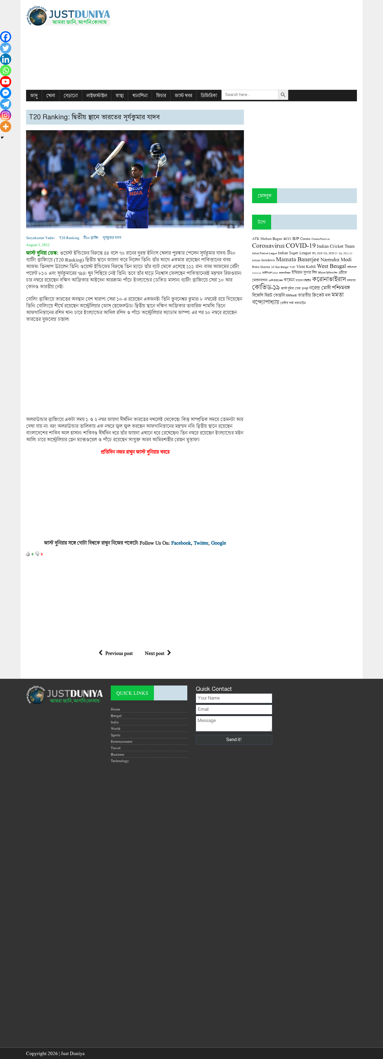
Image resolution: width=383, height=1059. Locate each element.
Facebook (181, 543)
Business (117, 754)
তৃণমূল (305, 288)
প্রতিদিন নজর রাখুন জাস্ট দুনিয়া (128, 452)
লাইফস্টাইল (96, 95)
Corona (305, 239)
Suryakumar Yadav (40, 237)
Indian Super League (294, 252)
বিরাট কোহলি (274, 295)
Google (218, 543)
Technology (120, 760)
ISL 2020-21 (331, 253)
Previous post (119, 653)
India (115, 722)
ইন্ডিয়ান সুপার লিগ (304, 272)
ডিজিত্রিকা (209, 95)
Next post (154, 653)
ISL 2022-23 (345, 253)
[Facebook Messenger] (5, 92)
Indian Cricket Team (336, 246)
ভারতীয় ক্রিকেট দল (314, 295)
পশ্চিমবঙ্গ (341, 287)
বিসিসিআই (291, 295)
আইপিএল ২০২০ (270, 272)
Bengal (116, 715)
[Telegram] (5, 104)
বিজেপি (257, 295)
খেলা (50, 95)
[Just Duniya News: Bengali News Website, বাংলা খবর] (78, 16)
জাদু (34, 95)
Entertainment (121, 741)
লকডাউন (300, 303)
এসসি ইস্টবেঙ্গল (276, 280)
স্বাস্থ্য (120, 95)
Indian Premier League (264, 253)
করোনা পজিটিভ (303, 280)
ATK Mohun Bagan (267, 238)
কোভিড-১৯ (266, 287)
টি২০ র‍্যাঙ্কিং (91, 237)
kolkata (256, 260)
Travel (116, 748)
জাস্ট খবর (183, 95)
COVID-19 (301, 245)
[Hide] (2, 137)
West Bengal (331, 265)
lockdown (268, 260)
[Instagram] (5, 115)
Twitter (201, 543)
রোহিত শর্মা (287, 303)
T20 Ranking (69, 237)
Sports (115, 735)
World (115, 728)
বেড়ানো (71, 95)
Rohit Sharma (261, 267)
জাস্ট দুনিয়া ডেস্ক (291, 288)
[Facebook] (5, 36)
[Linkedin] (5, 59)
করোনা (289, 279)
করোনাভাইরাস (329, 279)
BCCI (287, 238)
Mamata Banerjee (297, 258)
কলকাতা (351, 280)
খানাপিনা (139, 95)
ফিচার (161, 95)
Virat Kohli (306, 266)
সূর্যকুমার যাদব (112, 237)
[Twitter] (5, 48)
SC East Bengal (280, 267)
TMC (292, 267)
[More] (5, 126)
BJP (295, 238)
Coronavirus (268, 245)
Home (115, 709)
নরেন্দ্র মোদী (320, 288)
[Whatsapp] (5, 70)
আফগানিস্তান (284, 272)
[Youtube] (5, 81)
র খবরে (162, 452)
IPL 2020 (317, 253)
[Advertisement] (248, 45)
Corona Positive (320, 238)
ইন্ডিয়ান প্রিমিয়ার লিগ (327, 272)
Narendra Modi (336, 259)
